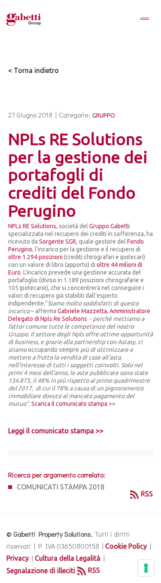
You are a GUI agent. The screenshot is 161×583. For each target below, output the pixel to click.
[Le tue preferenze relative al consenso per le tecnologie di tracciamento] (146, 568)
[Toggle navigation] (145, 19)
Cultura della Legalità (67, 558)
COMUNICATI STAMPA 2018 (60, 487)
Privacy (17, 558)
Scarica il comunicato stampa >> (73, 403)
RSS (147, 494)
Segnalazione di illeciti (40, 570)
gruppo (103, 115)
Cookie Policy (126, 546)
